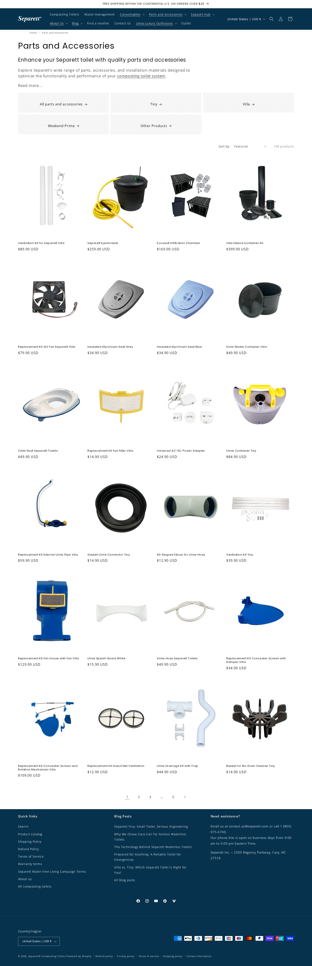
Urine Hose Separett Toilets (177, 658)
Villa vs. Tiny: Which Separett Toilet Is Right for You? (150, 870)
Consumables (130, 14)
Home (33, 32)
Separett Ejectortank (102, 243)
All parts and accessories (61, 104)
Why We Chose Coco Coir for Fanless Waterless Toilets (150, 836)
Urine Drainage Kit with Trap (177, 766)
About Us (57, 23)
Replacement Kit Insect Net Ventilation (116, 766)
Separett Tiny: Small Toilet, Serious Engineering (151, 826)
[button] (131, 14)
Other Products (154, 125)
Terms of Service (31, 856)
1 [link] (127, 796)
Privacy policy (125, 956)
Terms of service (149, 956)
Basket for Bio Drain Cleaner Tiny (250, 766)
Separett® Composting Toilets (47, 956)
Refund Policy (28, 849)
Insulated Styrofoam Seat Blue (179, 347)
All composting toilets (34, 886)
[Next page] (184, 796)
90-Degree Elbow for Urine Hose (181, 555)
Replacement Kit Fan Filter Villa (110, 451)
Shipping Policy (30, 842)
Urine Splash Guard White (106, 658)
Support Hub (201, 14)
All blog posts (124, 880)
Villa (246, 104)
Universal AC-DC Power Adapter (181, 451)
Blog (75, 23)
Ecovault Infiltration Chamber (178, 243)
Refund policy (104, 956)
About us (25, 879)
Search (23, 826)
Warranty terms (30, 864)
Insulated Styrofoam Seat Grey (110, 347)
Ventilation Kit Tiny (239, 555)
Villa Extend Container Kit (244, 243)
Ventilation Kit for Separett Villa (41, 243)
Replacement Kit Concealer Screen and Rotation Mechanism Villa (48, 768)
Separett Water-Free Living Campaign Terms (52, 872)
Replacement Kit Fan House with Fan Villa (48, 658)
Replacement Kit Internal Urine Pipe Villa (48, 555)
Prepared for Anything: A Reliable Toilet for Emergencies (147, 857)
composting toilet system (141, 75)
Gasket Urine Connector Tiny (108, 555)
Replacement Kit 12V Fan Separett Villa (46, 347)
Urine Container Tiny (241, 451)
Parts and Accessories (166, 14)
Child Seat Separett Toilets (38, 451)
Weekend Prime (61, 125)
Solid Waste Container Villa (246, 347)
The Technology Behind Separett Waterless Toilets (153, 847)
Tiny (153, 104)
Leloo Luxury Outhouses (154, 23)
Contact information (199, 956)
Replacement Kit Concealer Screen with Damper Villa (256, 660)
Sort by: (224, 146)
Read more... (30, 85)
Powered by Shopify (78, 956)
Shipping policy (172, 956)
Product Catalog (30, 834)
